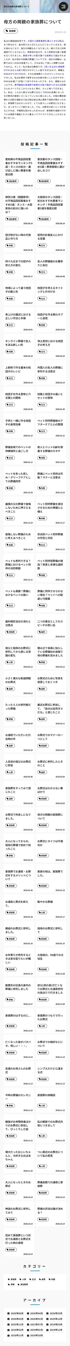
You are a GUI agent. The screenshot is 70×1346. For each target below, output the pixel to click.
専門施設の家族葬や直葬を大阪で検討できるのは (38, 84)
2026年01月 (36, 1318)
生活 (34, 1279)
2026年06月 (17, 1313)
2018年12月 (56, 1329)
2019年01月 (36, 1329)
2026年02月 (17, 1318)
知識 (53, 1279)
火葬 (24, 1279)
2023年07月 (36, 1324)
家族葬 (12, 30)
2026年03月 (56, 1313)
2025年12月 (56, 1318)
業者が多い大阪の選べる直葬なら (39, 55)
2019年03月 (56, 1324)
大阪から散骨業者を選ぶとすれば (44, 40)
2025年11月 (17, 1324)
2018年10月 (36, 1335)
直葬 (43, 1279)
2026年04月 (36, 1313)
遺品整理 (24, 1284)
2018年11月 (17, 1335)
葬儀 (12, 1284)
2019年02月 (17, 1329)
